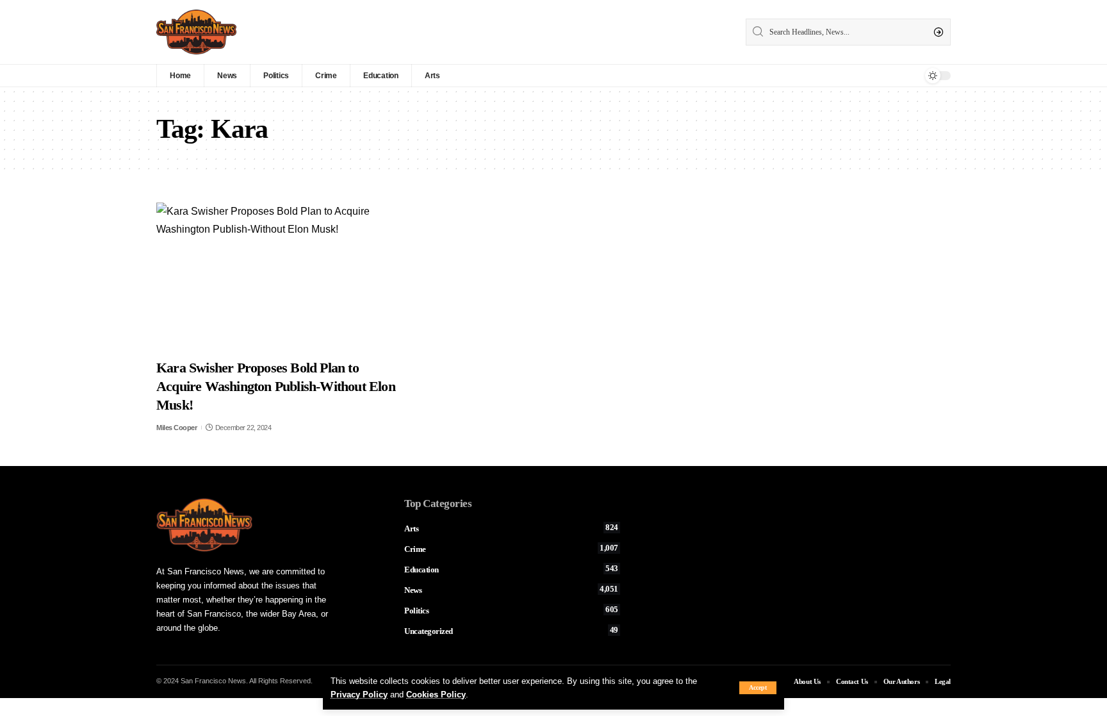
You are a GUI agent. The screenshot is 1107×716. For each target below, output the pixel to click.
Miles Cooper (176, 427)
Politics (511, 610)
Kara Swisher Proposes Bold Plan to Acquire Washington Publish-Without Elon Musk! (275, 386)
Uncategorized (511, 631)
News (511, 590)
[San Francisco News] (196, 32)
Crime (511, 549)
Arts (511, 528)
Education (511, 569)
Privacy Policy (359, 694)
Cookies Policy (436, 694)
